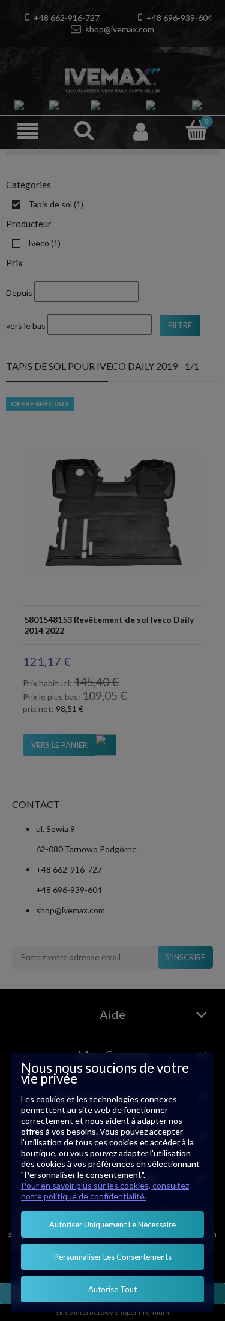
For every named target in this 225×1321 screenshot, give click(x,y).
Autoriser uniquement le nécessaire (112, 1224)
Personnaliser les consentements (113, 1257)
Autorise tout (112, 1289)
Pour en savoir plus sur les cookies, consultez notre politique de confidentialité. (105, 1190)
